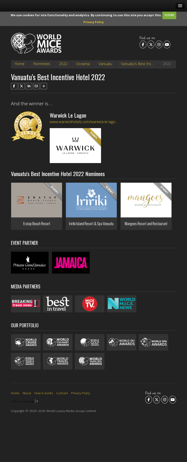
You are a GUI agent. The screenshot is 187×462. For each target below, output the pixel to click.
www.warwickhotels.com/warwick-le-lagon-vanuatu (91, 121)
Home (19, 63)
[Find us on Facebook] (143, 44)
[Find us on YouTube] (167, 44)
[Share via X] (22, 86)
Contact (62, 393)
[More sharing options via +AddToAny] (44, 86)
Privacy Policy (93, 22)
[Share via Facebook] (14, 86)
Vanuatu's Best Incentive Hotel (146, 63)
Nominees (41, 63)
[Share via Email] (36, 86)
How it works (43, 393)
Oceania (83, 63)
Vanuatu (105, 63)
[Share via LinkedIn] (29, 86)
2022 (63, 63)
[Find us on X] (151, 44)
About (27, 393)
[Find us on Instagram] (159, 44)
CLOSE (169, 15)
